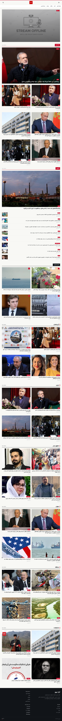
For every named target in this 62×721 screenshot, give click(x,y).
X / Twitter (28, 710)
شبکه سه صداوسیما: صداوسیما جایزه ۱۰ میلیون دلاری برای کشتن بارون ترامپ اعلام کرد (17, 317)
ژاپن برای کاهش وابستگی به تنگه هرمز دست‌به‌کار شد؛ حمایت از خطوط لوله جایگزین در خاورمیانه (42, 226)
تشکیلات (29, 132)
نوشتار (48, 6)
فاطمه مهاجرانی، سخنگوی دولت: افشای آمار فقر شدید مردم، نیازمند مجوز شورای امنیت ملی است (43, 220)
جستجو (58, 706)
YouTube (28, 706)
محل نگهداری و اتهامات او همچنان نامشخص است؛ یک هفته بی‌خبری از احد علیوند (46, 471)
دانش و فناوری (57, 243)
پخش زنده (58, 708)
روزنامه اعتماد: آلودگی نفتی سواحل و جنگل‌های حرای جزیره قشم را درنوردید (47, 620)
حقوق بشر (58, 468)
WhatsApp (28, 714)
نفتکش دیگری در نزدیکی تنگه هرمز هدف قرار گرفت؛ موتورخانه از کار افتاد (16, 289)
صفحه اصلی (59, 6)
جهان (59, 132)
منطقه (58, 590)
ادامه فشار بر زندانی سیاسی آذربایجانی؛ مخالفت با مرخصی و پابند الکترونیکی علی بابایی (47, 499)
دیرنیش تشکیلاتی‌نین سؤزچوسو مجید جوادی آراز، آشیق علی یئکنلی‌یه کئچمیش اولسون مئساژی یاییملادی (16, 653)
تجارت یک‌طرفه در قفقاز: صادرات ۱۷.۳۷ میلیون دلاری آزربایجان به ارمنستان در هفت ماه (17, 592)
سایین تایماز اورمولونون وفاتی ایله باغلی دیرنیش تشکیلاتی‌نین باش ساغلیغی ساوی (46, 681)
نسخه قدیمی (43, 6)
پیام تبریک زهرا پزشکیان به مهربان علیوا (22, 107)
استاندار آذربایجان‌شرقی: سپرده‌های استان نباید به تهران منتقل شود (16, 377)
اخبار (54, 6)
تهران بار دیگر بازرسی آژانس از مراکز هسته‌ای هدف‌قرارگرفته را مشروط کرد (48, 107)
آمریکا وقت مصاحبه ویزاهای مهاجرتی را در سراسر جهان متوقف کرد (48, 239)
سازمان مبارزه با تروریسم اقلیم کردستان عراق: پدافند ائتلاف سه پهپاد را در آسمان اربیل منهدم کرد (16, 620)
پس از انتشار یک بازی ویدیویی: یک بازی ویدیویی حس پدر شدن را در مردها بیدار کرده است (44, 245)
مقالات (51, 6)
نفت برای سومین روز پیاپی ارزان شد (53, 251)
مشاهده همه (4, 45)
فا (2, 718)
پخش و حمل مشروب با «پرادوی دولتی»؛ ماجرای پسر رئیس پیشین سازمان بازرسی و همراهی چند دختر (46, 317)
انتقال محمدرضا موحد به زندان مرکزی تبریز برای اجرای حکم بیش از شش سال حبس (17, 471)
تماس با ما (58, 712)
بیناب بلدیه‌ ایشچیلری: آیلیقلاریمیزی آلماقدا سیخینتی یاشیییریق (48, 214)
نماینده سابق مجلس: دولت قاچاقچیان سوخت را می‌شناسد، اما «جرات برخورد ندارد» (45, 233)
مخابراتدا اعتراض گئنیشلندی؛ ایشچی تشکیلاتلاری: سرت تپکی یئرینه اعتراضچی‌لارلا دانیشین (16, 135)
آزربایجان (28, 105)
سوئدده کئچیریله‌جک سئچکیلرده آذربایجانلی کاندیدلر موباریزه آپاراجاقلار (49, 378)
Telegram (28, 708)
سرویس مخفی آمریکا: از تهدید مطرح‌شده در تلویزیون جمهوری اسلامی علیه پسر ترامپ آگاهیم (43, 257)
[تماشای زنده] (31, 25)
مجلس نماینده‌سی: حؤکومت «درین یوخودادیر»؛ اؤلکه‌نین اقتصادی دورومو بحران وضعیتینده (17, 162)
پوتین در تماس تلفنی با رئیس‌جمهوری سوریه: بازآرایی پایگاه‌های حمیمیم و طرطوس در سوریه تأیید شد (47, 135)
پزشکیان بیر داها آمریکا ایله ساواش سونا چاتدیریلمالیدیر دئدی (40, 81)
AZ (3, 718)
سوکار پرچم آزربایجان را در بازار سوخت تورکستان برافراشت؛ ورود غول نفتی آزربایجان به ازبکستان (16, 350)
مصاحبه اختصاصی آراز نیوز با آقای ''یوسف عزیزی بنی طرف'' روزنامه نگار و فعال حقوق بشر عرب (46, 290)
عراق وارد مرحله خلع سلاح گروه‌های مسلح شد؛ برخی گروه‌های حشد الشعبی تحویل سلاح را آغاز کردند (46, 592)
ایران (57, 79)
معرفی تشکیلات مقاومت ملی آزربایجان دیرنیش (21, 680)
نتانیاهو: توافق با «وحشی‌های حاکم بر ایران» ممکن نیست (48, 162)
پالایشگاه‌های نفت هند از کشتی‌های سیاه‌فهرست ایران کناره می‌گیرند (41, 208)
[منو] (59, 2)
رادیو (59, 710)
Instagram (28, 712)
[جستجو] (3, 2)
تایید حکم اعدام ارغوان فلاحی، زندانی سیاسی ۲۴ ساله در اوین (18, 498)
